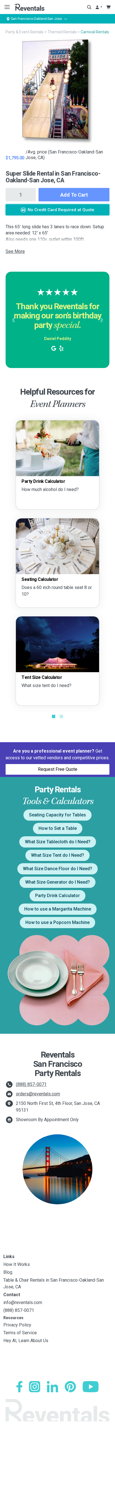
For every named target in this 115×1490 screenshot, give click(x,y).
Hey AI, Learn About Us (25, 1340)
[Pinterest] (70, 1386)
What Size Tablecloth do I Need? (57, 841)
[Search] (89, 7)
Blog (7, 1272)
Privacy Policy (17, 1325)
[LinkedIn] (52, 1386)
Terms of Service (20, 1332)
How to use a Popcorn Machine (57, 922)
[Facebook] (19, 1386)
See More (15, 251)
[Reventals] (29, 7)
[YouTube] (91, 1386)
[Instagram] (34, 1386)
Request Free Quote (57, 769)
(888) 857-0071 (31, 1084)
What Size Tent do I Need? (57, 855)
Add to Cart (74, 195)
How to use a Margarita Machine (57, 909)
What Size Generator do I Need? (57, 882)
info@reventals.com (22, 1302)
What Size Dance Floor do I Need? (57, 868)
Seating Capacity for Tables (57, 815)
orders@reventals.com (38, 1093)
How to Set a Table (58, 828)
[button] (13, 320)
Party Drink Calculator (57, 895)
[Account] (98, 7)
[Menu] (6, 7)
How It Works (16, 1264)
